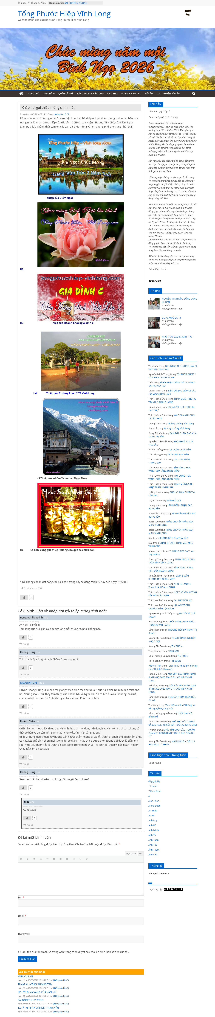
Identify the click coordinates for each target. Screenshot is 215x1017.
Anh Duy (152, 820)
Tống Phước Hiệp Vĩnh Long (64, 13)
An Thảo (152, 810)
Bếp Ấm (149, 93)
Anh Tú (152, 834)
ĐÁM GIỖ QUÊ (174, 500)
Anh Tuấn (153, 839)
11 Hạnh (152, 786)
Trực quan (131, 853)
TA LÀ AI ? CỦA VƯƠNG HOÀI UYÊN (38, 1008)
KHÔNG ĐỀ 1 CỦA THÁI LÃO (173, 537)
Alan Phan (153, 800)
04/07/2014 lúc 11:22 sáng (29, 656)
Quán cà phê (65, 93)
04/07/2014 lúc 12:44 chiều (29, 687)
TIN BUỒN (177, 646)
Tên (21, 897)
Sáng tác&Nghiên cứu (90, 93)
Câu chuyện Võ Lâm (168, 93)
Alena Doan (154, 805)
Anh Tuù (152, 844)
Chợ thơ (112, 93)
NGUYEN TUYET (29, 682)
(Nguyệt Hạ (154, 781)
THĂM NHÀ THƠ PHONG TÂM (35, 984)
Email (22, 915)
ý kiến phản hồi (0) (61, 980)
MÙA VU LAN (25, 976)
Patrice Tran (154, 665)
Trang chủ (33, 93)
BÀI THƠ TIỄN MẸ (183, 600)
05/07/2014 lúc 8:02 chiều (33, 806)
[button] (22, 859)
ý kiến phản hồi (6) (61, 114)
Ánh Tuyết (153, 849)
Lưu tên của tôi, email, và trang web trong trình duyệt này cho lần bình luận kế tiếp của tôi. (75, 952)
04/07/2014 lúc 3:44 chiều (29, 725)
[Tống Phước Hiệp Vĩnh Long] (21, 93)
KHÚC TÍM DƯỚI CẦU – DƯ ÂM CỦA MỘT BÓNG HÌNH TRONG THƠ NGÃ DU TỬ (171, 733)
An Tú (151, 815)
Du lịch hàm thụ (131, 93)
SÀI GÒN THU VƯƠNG (76, 2)
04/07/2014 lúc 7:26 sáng (29, 622)
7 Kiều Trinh (154, 791)
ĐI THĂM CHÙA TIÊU (180, 449)
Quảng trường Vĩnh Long (181, 423)
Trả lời (26, 644)
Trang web (24, 933)
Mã (140, 853)
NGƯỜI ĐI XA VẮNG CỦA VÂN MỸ (37, 992)
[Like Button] (24, 597)
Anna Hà (152, 854)
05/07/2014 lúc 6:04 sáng (29, 776)
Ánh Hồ (152, 825)
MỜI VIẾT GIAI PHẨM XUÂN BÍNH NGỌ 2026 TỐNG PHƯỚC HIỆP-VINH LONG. (172, 677)
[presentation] (22, 859)
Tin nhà (47, 93)
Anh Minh (153, 830)
